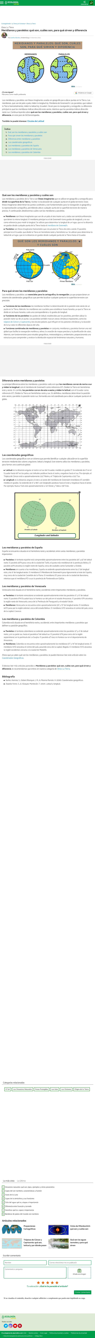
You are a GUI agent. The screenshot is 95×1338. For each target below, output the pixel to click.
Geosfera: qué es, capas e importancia (19, 1210)
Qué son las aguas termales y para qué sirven (79, 1243)
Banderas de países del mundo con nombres (22, 1214)
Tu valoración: (32, 1286)
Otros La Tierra (31, 23)
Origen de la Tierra (81, 1089)
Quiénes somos (33, 1333)
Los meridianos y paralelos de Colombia (24, 152)
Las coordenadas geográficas (20, 142)
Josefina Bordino (15, 38)
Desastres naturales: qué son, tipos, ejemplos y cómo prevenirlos (29, 1187)
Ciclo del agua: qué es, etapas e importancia (21, 1202)
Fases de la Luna (11, 1194)
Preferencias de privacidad (79, 1333)
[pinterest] (20, 1326)
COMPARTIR (84, 4)
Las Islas (54, 1089)
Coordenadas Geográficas (13, 658)
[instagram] (10, 1326)
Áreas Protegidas (41, 1089)
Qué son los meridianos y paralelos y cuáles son (27, 132)
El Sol (8, 1089)
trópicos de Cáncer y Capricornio (17, 322)
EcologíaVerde (6, 23)
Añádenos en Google (85, 93)
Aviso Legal (43, 1333)
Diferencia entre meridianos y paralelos (24, 139)
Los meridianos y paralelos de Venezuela (25, 149)
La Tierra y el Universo (18, 23)
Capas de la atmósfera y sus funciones (19, 1198)
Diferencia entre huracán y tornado (18, 1206)
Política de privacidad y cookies (59, 1333)
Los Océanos (66, 1089)
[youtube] (15, 1326)
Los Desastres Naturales (22, 1089)
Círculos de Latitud (35, 121)
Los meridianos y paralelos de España (23, 145)
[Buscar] (91, 3)
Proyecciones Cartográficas (29, 1227)
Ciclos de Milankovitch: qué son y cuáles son (80, 1227)
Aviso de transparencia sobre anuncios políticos (17, 1336)
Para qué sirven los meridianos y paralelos (25, 135)
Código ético (39, 1336)
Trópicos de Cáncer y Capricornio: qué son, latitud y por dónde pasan (35, 1243)
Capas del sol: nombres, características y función (23, 1190)
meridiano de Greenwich (57, 225)
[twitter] (6, 1326)
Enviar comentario (82, 1292)
